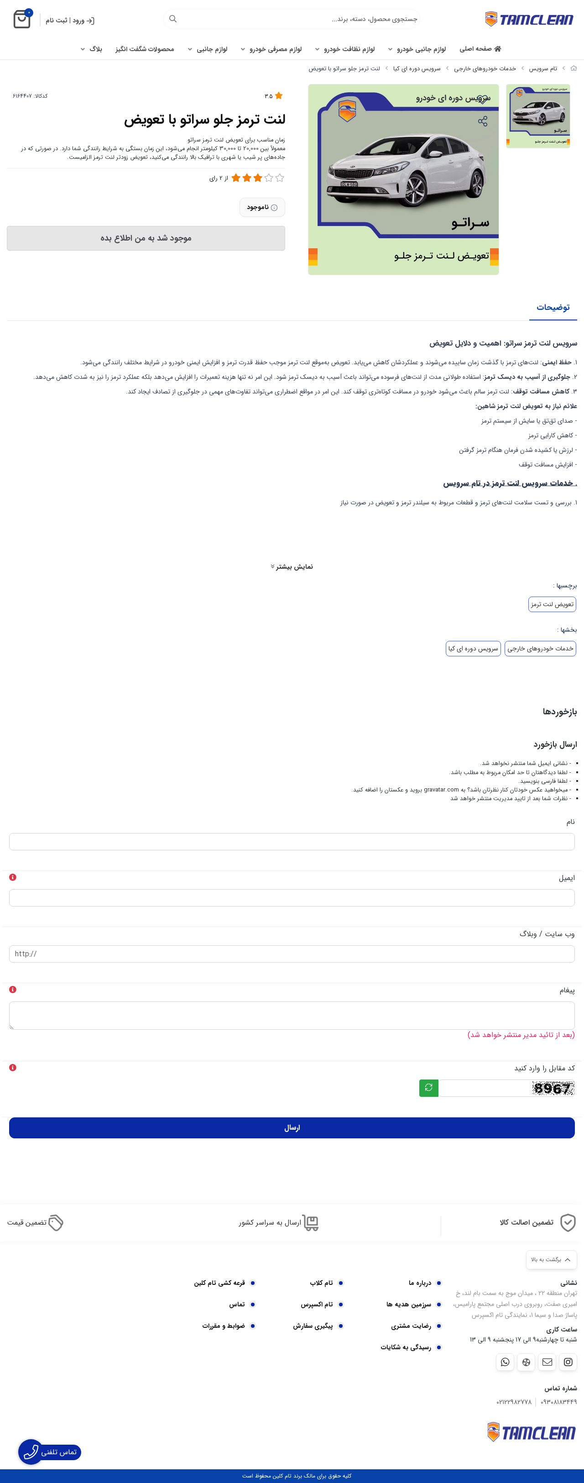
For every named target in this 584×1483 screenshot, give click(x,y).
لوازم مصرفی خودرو (276, 49)
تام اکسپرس (317, 1304)
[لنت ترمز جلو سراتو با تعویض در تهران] (531, 1432)
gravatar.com (441, 790)
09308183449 (559, 1402)
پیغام (567, 990)
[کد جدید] (428, 1088)
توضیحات (553, 307)
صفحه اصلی (475, 49)
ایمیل (567, 878)
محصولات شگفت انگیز (145, 49)
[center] (173, 19)
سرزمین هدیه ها (408, 1304)
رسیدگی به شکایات (406, 1347)
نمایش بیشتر (293, 567)
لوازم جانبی (212, 49)
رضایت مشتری (411, 1326)
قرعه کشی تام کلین (219, 1283)
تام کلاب (321, 1283)
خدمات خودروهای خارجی (485, 68)
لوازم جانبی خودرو (421, 49)
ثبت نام (57, 21)
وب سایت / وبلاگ (547, 934)
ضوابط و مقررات (224, 1326)
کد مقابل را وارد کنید (544, 1068)
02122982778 (514, 1402)
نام (571, 822)
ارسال (292, 1127)
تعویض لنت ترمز (552, 604)
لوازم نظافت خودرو (349, 49)
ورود (78, 21)
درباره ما (420, 1283)
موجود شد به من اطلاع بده (146, 238)
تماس (237, 1304)
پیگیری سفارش (313, 1326)
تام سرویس (543, 68)
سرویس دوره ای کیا (417, 68)
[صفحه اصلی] (573, 68)
